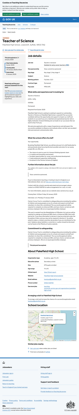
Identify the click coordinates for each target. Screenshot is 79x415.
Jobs (19, 25)
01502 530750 (49, 283)
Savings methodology (50, 400)
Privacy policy (13, 400)
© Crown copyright (70, 410)
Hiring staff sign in (46, 373)
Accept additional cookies (11, 14)
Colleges (33, 25)
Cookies (5, 400)
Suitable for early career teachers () (56, 65)
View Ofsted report (50, 272)
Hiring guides (45, 377)
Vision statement (7, 403)
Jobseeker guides (8, 380)
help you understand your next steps (57, 182)
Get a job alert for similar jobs (14, 50)
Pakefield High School (47, 315)
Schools (25, 25)
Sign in (75, 19)
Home (4, 32)
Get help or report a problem (50, 388)
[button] (52, 326)
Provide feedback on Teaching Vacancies (53, 391)
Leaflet (57, 340)
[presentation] (52, 325)
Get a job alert (34, 348)
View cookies (45, 14)
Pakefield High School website (53, 276)
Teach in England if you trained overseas (15, 387)
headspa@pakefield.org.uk (52, 279)
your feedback (22, 28)
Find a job (5, 377)
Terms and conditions (26, 400)
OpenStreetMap (67, 340)
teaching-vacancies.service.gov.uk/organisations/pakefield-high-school (60, 288)
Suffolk (48, 352)
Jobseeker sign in (7, 373)
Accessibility (38, 400)
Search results (11, 32)
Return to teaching (8, 384)
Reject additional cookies (31, 14)
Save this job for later (37, 50)
